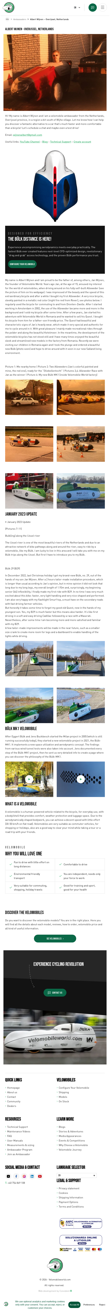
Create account (82, 141)
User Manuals (15, 1140)
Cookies (63, 1192)
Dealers (11, 1105)
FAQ (9, 1135)
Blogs (62, 1126)
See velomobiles (54, 938)
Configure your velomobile (22, 264)
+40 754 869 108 (16, 1182)
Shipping (64, 1092)
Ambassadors (19, 19)
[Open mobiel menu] (103, 7)
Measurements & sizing (20, 1145)
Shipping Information (71, 1197)
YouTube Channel (30, 141)
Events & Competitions (72, 1140)
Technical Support (60, 141)
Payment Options (68, 1202)
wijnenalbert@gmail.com (27, 134)
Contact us (57, 992)
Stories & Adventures (71, 1131)
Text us (93, 7)
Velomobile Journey (70, 1149)
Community (13, 1101)
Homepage (13, 1087)
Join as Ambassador (18, 1154)
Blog (45, 141)
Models (63, 1096)
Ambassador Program (19, 1149)
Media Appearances (70, 1135)
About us (12, 1092)
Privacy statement (69, 1188)
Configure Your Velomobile (74, 1087)
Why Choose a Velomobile (73, 1145)
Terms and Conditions (71, 1206)
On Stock (64, 1101)
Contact (11, 1096)
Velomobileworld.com (60, 1279)
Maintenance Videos (18, 1131)
